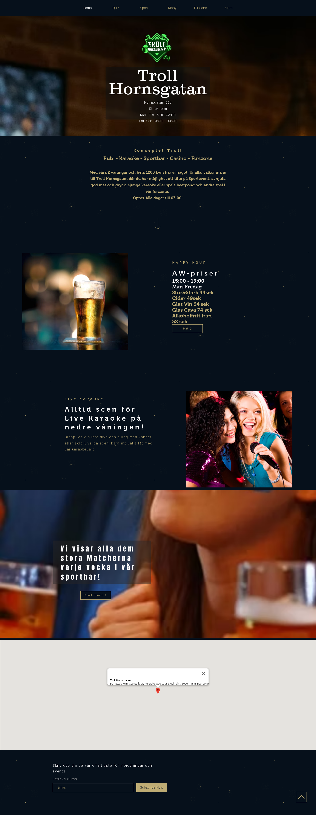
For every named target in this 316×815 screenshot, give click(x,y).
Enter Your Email (65, 779)
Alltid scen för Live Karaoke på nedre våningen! (105, 418)
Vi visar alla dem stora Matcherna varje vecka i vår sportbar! (98, 563)
